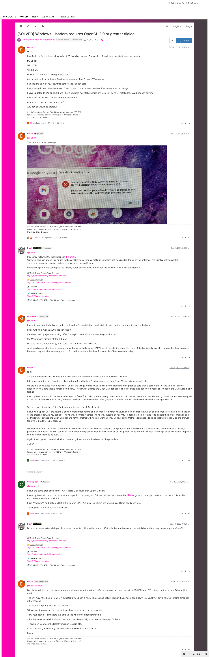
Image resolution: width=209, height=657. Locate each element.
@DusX (130, 495)
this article (70, 257)
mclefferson (32, 316)
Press (172, 2)
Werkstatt (49, 16)
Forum (24, 16)
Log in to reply (184, 40)
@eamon (39, 134)
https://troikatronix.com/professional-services (46, 276)
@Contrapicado (42, 581)
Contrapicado (33, 482)
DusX (29, 248)
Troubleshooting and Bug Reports (38, 39)
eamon (30, 47)
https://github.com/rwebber (38, 296)
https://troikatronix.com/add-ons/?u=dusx (44, 289)
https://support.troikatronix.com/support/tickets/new (49, 282)
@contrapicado (35, 585)
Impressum (192, 2)
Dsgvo (181, 2)
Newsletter (67, 16)
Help (35, 16)
